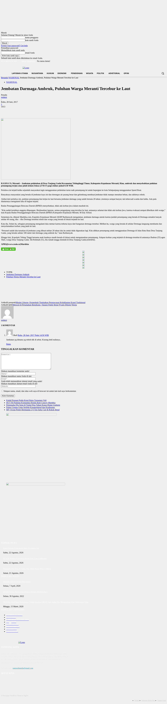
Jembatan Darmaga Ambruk (17, 274)
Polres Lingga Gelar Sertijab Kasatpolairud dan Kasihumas (30, 407)
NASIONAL (13, 78)
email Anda (30, 53)
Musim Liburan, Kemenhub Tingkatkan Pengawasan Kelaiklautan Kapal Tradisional (50, 302)
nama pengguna (31, 37)
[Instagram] (153, 61)
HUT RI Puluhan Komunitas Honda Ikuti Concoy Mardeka (30, 403)
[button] (163, 73)
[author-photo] (7, 318)
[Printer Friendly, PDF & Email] (8, 249)
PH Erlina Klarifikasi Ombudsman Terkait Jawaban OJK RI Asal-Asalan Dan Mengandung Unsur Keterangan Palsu (45, 602)
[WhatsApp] (33, 110)
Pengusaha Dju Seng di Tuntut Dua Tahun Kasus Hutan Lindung (33, 405)
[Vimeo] (160, 61)
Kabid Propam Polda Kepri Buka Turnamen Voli (26, 400)
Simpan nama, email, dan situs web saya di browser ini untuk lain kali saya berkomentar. (40, 391)
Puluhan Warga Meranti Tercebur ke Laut (23, 277)
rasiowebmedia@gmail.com (23, 668)
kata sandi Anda (31, 40)
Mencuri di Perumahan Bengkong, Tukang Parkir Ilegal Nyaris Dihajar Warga (45, 305)
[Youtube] (164, 61)
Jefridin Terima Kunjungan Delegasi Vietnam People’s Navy (25, 592)
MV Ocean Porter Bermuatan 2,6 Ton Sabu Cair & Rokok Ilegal (32, 410)
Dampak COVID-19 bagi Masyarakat (17, 582)
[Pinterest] (24, 110)
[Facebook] (149, 61)
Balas (8, 344)
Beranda (4, 78)
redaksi (4, 97)
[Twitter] (157, 61)
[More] (43, 110)
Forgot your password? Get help (14, 45)
